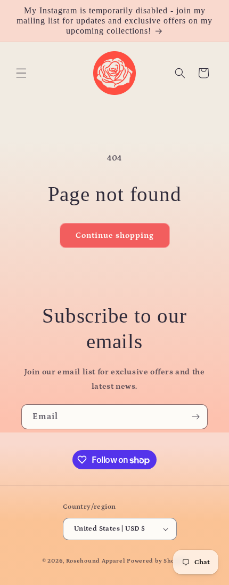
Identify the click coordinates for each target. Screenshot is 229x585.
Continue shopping (115, 235)
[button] (21, 73)
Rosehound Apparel (96, 561)
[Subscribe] (195, 416)
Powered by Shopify (157, 561)
